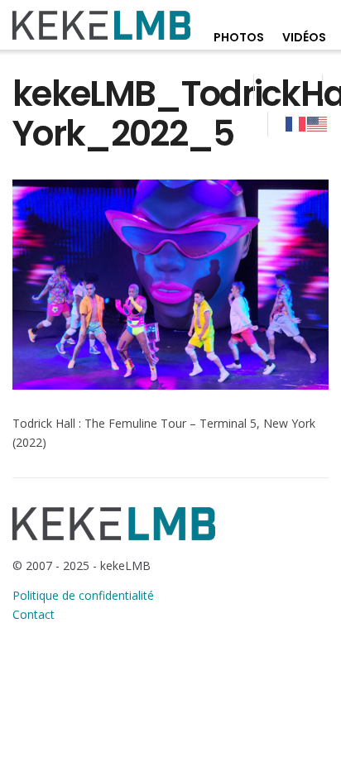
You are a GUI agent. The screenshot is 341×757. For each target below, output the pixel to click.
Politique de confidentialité (83, 595)
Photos (239, 37)
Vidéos (304, 37)
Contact (33, 614)
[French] (296, 123)
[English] (318, 123)
